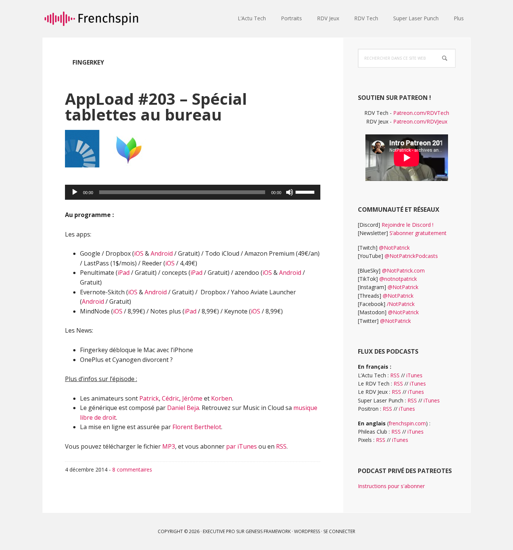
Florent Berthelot (196, 427)
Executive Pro (219, 531)
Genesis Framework (268, 531)
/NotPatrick (401, 303)
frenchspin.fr (91, 19)
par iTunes (241, 446)
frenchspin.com (407, 423)
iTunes (414, 375)
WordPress (307, 531)
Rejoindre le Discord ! (407, 224)
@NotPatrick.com (403, 270)
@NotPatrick (394, 247)
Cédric (170, 398)
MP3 (168, 446)
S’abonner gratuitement (418, 233)
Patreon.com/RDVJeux (420, 121)
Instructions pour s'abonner (391, 486)
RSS (281, 446)
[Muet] (289, 192)
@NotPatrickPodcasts (411, 255)
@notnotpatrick (398, 278)
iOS (138, 253)
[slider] (306, 191)
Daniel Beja (183, 408)
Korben (221, 398)
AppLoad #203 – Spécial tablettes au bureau (156, 106)
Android (162, 253)
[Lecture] (74, 192)
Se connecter (339, 531)
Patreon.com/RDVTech (421, 112)
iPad (124, 272)
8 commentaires (132, 469)
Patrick (149, 398)
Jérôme (192, 398)
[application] (192, 192)
